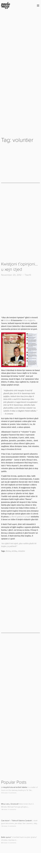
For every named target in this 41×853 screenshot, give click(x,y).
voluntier (21, 551)
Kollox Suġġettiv (28, 320)
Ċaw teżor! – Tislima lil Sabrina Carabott (16, 820)
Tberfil (27, 275)
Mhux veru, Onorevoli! (10, 804)
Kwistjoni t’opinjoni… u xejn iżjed (19, 266)
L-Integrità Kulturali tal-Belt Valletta (14, 787)
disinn (8, 551)
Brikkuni (7, 320)
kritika (14, 551)
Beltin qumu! (6, 837)
